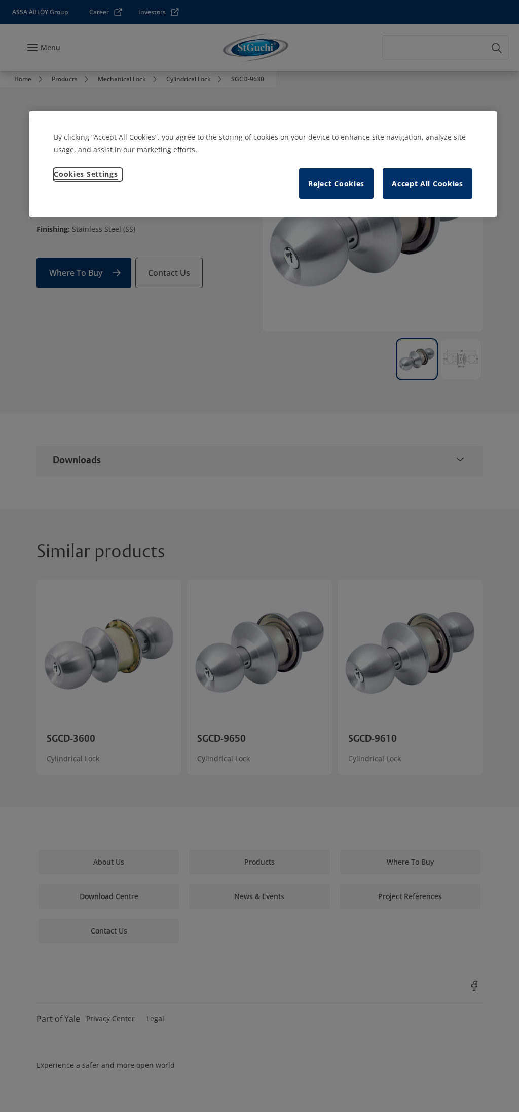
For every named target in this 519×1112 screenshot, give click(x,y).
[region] (263, 164)
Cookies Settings (86, 174)
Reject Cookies (336, 183)
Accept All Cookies (427, 183)
